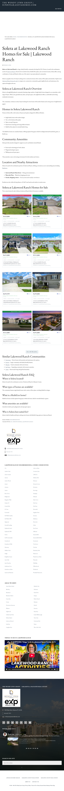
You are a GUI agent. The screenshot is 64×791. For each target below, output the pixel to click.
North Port (36, 592)
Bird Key (8, 589)
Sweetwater (8, 360)
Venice (35, 624)
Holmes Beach (9, 618)
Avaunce (6, 487)
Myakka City (36, 586)
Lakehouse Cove (8, 566)
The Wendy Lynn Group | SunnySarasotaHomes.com (19, 3)
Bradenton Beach (9, 595)
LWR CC (35, 474)
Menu (59, 8)
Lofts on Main (36, 468)
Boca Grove (7, 493)
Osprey (35, 595)
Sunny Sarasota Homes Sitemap (43, 785)
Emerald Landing (8, 525)
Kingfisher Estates (8, 556)
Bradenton (4, 168)
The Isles (35, 547)
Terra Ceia (36, 618)
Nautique (35, 493)
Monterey (35, 487)
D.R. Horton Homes (16, 421)
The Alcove (35, 544)
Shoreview (35, 522)
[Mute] (55, 669)
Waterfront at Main (37, 556)
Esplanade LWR (8, 531)
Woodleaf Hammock (37, 572)
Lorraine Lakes (36, 471)
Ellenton (8, 608)
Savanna (7, 362)
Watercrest (35, 553)
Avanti (6, 484)
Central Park (7, 506)
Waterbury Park (36, 550)
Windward (35, 569)
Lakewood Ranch (11, 71)
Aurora (6, 477)
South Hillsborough (38, 614)
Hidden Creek (8, 550)
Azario (7, 369)
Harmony (7, 547)
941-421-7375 (9, 451)
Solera (34, 525)
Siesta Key (36, 611)
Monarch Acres (36, 484)
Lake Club (7, 560)
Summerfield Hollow (37, 537)
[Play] (6, 669)
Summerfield (36, 534)
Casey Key (8, 599)
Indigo (6, 553)
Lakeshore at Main (8, 569)
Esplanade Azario (8, 528)
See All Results (32, 351)
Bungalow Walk (8, 500)
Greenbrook (7, 541)
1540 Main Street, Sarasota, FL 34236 (15, 448)
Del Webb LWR (8, 518)
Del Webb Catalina (9, 515)
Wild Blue (35, 563)
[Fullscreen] (57, 669)
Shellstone (35, 518)
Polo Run (35, 506)
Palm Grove (35, 500)
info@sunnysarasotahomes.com (14, 455)
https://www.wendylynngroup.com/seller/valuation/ (33, 737)
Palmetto (35, 602)
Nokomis (36, 589)
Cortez (7, 602)
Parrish (35, 605)
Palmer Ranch (37, 599)
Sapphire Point (36, 512)
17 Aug (24, 734)
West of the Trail (37, 627)
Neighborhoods (15, 419)
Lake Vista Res (8, 563)
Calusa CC (7, 503)
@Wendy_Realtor (18, 734)
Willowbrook (36, 566)
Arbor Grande (8, 474)
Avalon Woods (8, 481)
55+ (5, 468)
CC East (6, 509)
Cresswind (7, 512)
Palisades (7, 365)
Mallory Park (36, 477)
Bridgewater (7, 496)
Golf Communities (8, 537)
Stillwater (35, 531)
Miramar (35, 481)
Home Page (52, 785)
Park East (35, 503)
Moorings (35, 490)
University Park (37, 621)
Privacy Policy (28, 785)
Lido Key (8, 624)
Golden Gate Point (10, 614)
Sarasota (35, 608)
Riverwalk (35, 509)
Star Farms (7, 367)
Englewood (8, 611)
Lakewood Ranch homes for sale (9, 81)
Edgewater (7, 522)
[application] (32, 655)
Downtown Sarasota (10, 605)
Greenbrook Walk (8, 544)
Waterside (35, 560)
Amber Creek (7, 471)
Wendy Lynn (11, 734)
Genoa (6, 534)
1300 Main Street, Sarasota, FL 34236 (13, 710)
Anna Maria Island (10, 586)
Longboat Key (9, 627)
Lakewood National (9, 572)
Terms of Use (34, 785)
